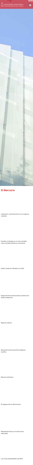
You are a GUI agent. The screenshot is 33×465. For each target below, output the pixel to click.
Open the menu (30, 5)
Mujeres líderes (6, 323)
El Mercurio (8, 190)
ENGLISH (31, 0)
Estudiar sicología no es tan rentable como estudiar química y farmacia (14, 242)
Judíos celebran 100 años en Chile (12, 268)
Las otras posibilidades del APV (12, 459)
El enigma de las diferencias (11, 404)
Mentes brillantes (7, 377)
